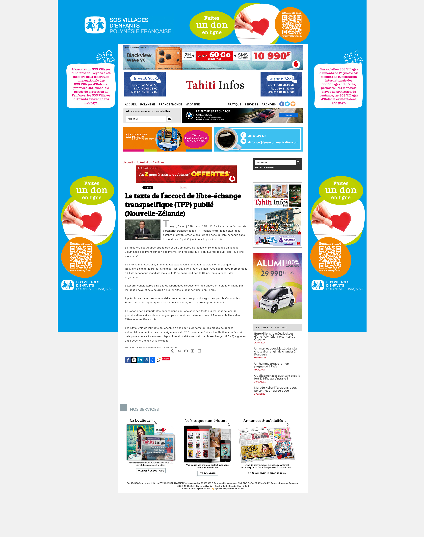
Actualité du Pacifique (150, 162)
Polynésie (148, 104)
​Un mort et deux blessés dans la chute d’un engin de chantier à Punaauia (275, 351)
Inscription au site (235, 489)
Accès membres (190, 489)
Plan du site (204, 489)
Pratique (234, 104)
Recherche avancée (264, 167)
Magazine (193, 104)
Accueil (131, 104)
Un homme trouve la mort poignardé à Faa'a (271, 365)
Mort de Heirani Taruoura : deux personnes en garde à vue (275, 389)
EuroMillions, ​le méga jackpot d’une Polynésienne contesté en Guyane (275, 336)
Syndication (220, 489)
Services (251, 104)
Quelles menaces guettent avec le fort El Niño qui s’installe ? (277, 377)
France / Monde (170, 104)
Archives (269, 104)
